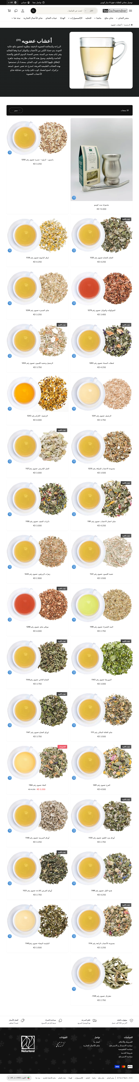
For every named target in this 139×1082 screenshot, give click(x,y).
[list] (69, 1022)
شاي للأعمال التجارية (91, 1045)
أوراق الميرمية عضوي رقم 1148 (37, 838)
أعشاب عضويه (116, 25)
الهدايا (70, 1078)
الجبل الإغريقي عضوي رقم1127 (37, 468)
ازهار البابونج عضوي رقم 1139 (37, 258)
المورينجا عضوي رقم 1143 (101, 680)
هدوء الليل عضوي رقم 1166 (101, 890)
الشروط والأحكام (125, 1042)
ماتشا (94, 1078)
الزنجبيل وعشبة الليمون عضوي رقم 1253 (37, 363)
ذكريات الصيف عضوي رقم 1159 (37, 521)
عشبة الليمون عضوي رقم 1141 (101, 574)
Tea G (125, 1078)
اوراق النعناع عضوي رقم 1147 (37, 732)
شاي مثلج (101, 1078)
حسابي (24, 2)
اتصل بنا (97, 1042)
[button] (130, 10)
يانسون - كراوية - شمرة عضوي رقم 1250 (37, 160)
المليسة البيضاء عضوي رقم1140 (37, 943)
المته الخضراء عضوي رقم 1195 (101, 627)
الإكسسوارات (79, 1078)
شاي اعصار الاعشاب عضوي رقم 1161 (101, 521)
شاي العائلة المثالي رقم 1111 (101, 732)
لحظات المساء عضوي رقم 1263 (101, 363)
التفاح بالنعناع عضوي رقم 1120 (101, 258)
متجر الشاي (110, 1078)
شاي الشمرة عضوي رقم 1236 (37, 310)
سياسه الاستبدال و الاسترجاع (121, 1045)
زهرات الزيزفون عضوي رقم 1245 (37, 574)
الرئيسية (127, 25)
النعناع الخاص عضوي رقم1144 (37, 680)
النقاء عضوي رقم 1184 (37, 785)
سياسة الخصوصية (125, 1049)
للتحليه (88, 1078)
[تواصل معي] (16, 10)
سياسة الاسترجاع (125, 1056)
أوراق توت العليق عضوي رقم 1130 (102, 838)
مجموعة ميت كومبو (101, 205)
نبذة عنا (38, 1078)
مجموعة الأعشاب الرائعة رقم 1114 (102, 943)
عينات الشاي (62, 1078)
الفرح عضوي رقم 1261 (101, 785)
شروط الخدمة (126, 1053)
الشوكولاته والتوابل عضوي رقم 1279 (101, 310)
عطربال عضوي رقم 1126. (101, 996)
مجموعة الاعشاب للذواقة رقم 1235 (101, 468)
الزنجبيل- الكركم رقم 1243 (37, 416)
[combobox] (56, 10)
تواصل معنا (37, 2)
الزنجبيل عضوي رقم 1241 (101, 416)
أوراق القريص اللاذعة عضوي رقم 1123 (37, 890)
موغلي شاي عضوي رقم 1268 (37, 627)
